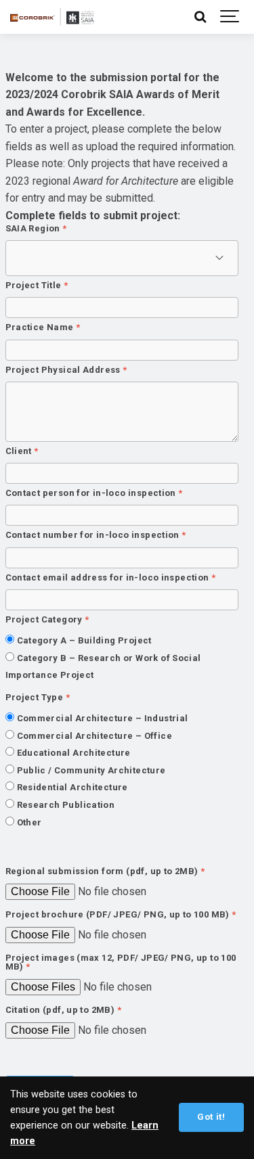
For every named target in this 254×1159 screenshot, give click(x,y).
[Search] (200, 17)
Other (29, 822)
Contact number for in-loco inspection (95, 535)
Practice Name (43, 327)
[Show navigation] (230, 17)
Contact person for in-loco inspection (94, 493)
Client (22, 451)
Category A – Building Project (84, 640)
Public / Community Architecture (91, 770)
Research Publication (66, 805)
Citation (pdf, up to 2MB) (63, 1010)
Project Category (47, 620)
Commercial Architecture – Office (94, 736)
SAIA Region (36, 229)
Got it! (211, 1117)
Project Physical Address (66, 370)
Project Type (37, 698)
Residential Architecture (72, 787)
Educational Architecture (74, 753)
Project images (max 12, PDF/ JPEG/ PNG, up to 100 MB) (120, 963)
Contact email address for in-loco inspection (110, 578)
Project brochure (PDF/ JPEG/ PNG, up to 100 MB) (120, 915)
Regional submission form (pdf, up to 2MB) (105, 871)
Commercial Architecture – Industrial (102, 718)
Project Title (36, 285)
